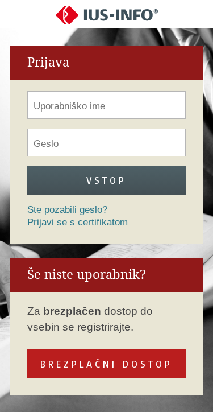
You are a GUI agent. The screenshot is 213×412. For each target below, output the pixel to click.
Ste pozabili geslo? (67, 209)
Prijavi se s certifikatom (77, 222)
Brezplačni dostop (106, 364)
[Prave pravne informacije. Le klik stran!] (107, 14)
